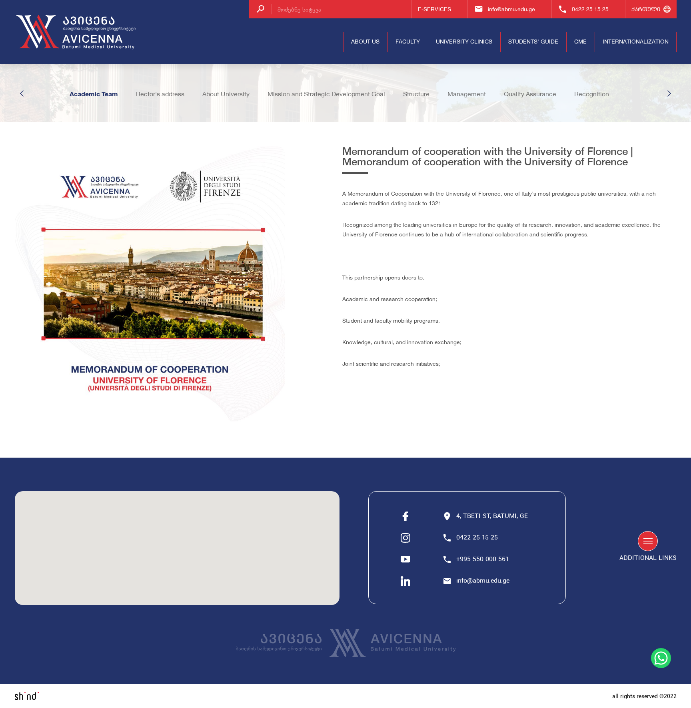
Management (466, 93)
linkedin (405, 581)
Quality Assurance (530, 93)
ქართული (645, 9)
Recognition (591, 93)
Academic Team (94, 93)
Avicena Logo (77, 32)
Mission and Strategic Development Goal (326, 93)
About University (226, 93)
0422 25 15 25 (590, 9)
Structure (416, 93)
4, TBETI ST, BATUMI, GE (492, 516)
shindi (27, 696)
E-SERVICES (434, 9)
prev (22, 93)
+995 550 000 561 (483, 559)
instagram (405, 538)
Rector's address (160, 93)
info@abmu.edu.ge (511, 9)
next (669, 93)
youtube (405, 559)
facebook (405, 516)
